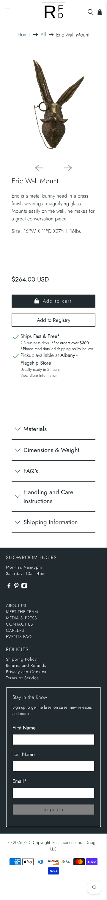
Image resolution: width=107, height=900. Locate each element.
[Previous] (38, 167)
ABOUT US (16, 605)
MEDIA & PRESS (21, 618)
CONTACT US (19, 624)
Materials (35, 428)
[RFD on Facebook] (9, 587)
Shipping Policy (21, 659)
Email (19, 781)
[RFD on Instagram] (24, 587)
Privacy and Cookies (26, 672)
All (43, 34)
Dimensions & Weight (51, 450)
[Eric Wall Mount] (53, 105)
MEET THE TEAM (22, 612)
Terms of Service (22, 678)
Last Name (23, 754)
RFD (26, 842)
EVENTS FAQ (19, 637)
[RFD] (53, 11)
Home (24, 34)
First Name (24, 727)
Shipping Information (50, 522)
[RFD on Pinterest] (16, 587)
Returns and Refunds (26, 665)
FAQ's (30, 471)
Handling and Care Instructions (48, 496)
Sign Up (54, 809)
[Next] (68, 167)
